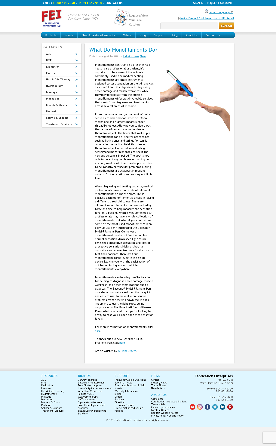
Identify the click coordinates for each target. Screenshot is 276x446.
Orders (118, 396)
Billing (118, 393)
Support (159, 35)
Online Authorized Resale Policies (129, 409)
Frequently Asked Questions (130, 379)
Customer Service (124, 405)
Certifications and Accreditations (169, 401)
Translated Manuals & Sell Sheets (130, 387)
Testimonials (158, 404)
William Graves (127, 351)
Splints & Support (57, 117)
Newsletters (158, 388)
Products (119, 399)
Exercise (51, 73)
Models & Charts (56, 105)
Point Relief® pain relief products (91, 406)
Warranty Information (126, 391)
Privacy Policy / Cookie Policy (167, 415)
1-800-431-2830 (64, 3)
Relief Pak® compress (90, 385)
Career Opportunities (163, 407)
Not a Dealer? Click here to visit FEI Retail (207, 18)
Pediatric (51, 111)
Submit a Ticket (123, 382)
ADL (48, 54)
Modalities (52, 98)
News (143, 56)
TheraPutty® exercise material (95, 388)
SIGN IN (198, 3)
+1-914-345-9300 (90, 3)
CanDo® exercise (87, 379)
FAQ (175, 35)
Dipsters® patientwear (90, 402)
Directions (120, 402)
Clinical (155, 379)
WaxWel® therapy (88, 396)
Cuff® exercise (86, 399)
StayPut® (83, 413)
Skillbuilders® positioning (92, 410)
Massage (51, 92)
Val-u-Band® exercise (90, 391)
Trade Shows (158, 385)
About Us (192, 35)
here (97, 330)
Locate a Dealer (160, 410)
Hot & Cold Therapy (58, 79)
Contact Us (213, 35)
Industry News (131, 56)
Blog (143, 35)
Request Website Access (164, 412)
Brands (69, 35)
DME (49, 60)
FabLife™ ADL (86, 393)
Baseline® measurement (91, 382)
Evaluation (52, 66)
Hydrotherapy (54, 86)
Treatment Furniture (59, 124)
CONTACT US (114, 3)
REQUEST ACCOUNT (220, 3)
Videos (127, 35)
